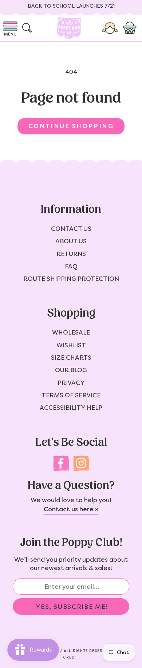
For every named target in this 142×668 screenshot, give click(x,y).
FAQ (71, 266)
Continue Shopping (71, 126)
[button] (130, 28)
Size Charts (71, 357)
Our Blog (71, 370)
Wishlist (71, 345)
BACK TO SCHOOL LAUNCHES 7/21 (71, 6)
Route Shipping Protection (71, 278)
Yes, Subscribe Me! (72, 606)
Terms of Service (71, 395)
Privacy (71, 382)
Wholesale (71, 332)
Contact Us (71, 228)
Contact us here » (71, 509)
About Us (71, 241)
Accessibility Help (71, 407)
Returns (71, 253)
